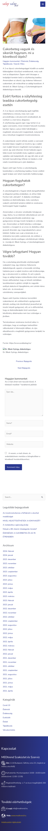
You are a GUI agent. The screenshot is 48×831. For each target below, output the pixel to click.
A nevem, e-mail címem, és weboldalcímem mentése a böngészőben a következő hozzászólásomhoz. (22, 456)
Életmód (24, 61)
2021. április (8, 691)
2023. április (8, 592)
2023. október (8, 567)
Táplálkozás (7, 64)
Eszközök (6, 717)
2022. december (9, 608)
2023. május (8, 588)
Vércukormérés (9, 730)
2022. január (8, 654)
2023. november (9, 563)
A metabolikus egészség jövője (15, 525)
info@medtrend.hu (20, 808)
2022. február (8, 649)
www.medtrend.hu (18, 815)
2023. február (8, 600)
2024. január (8, 555)
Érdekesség (34, 61)
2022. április (8, 641)
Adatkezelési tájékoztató (11, 822)
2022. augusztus (10, 625)
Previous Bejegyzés (24, 361)
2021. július (7, 678)
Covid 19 (6, 705)
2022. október (8, 617)
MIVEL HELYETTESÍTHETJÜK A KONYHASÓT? (21, 520)
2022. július (7, 629)
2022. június (8, 633)
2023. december (9, 559)
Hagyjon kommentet (11, 61)
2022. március (8, 645)
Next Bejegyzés (24, 368)
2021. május (8, 686)
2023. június (8, 584)
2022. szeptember (10, 621)
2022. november (9, 612)
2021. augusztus (10, 674)
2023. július (7, 580)
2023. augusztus (10, 575)
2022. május (8, 637)
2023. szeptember (10, 571)
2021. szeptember (10, 670)
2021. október (8, 666)
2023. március (8, 596)
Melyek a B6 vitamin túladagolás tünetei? (20, 529)
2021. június (8, 682)
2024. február (8, 551)
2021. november (9, 662)
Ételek (5, 721)
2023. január (8, 604)
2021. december (9, 658)
